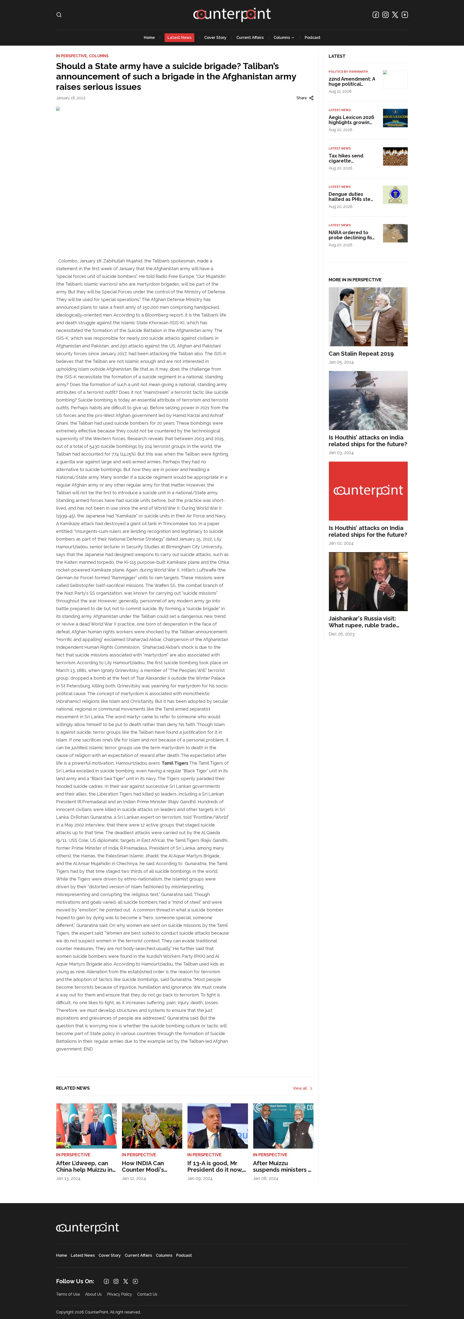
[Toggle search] (59, 15)
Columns (282, 37)
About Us (93, 1294)
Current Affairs (250, 37)
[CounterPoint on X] (395, 15)
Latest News (179, 37)
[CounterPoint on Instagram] (385, 15)
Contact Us (147, 1294)
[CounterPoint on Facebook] (376, 15)
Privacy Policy (119, 1294)
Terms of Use (68, 1294)
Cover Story (215, 37)
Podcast (312, 37)
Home (149, 37)
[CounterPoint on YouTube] (405, 15)
